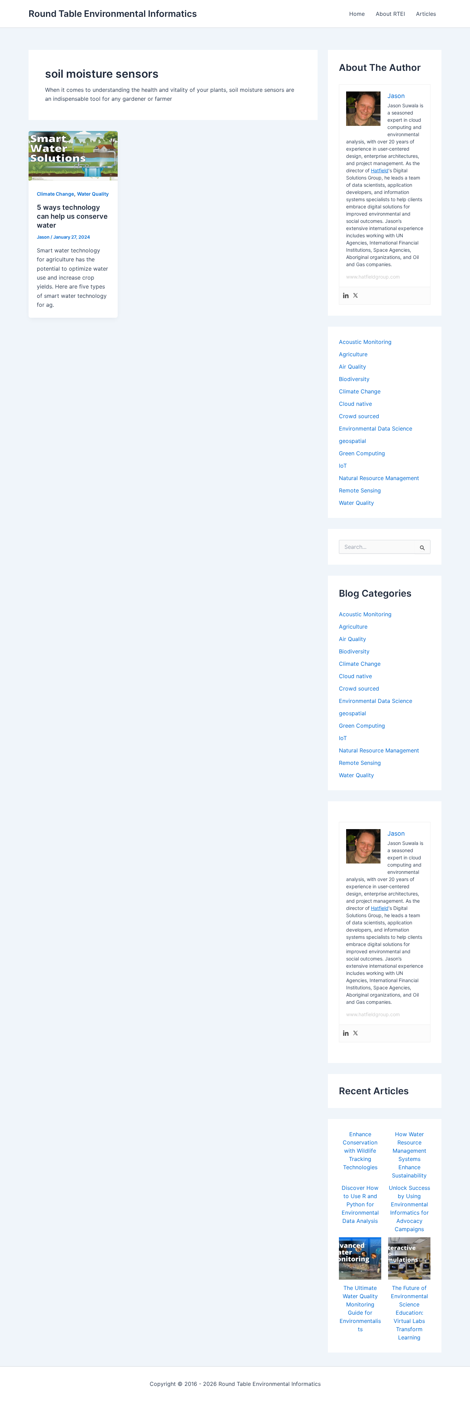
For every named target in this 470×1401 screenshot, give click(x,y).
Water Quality (93, 194)
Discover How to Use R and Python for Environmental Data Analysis (360, 1204)
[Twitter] (355, 295)
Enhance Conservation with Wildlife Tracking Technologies (360, 1151)
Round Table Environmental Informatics (113, 13)
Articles (426, 13)
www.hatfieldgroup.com (373, 277)
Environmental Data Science (375, 428)
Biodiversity (354, 379)
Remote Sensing (360, 490)
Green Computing (362, 453)
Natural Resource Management (379, 478)
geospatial (352, 440)
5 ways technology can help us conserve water (72, 216)
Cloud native (355, 403)
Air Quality (352, 366)
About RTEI (390, 13)
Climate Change (55, 194)
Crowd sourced (359, 416)
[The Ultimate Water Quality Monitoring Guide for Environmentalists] (360, 1258)
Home (357, 13)
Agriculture (353, 354)
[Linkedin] (346, 295)
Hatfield (379, 170)
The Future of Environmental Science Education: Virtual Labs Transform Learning (409, 1312)
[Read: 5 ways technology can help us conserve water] (73, 155)
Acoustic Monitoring (365, 341)
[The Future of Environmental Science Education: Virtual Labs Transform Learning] (409, 1258)
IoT (343, 465)
